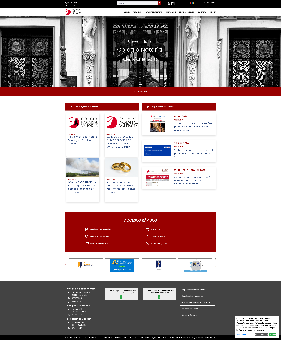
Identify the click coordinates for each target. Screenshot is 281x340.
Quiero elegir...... (242, 334)
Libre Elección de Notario (100, 243)
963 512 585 (72, 2)
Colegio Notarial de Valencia (81, 288)
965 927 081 (77, 315)
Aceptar (273, 334)
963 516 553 (77, 301)
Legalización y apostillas (100, 229)
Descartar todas (261, 334)
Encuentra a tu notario (99, 236)
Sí (121, 297)
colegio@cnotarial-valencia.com (81, 6)
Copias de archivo (158, 236)
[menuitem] (127, 12)
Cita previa (155, 229)
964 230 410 (77, 328)
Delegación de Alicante (78, 305)
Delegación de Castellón (79, 319)
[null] (159, 3)
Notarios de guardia (159, 243)
